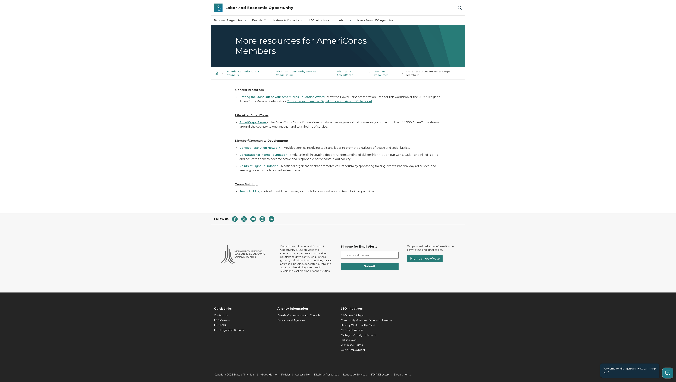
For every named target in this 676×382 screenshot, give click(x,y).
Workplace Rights (352, 345)
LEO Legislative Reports (229, 330)
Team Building (249, 191)
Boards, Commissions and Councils (298, 315)
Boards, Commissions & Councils (275, 20)
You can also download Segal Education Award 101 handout (329, 101)
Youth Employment (353, 350)
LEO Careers (222, 320)
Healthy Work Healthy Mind (358, 325)
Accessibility (302, 374)
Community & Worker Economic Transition (367, 320)
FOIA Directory (380, 374)
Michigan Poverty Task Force (359, 335)
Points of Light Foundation (258, 166)
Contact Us (221, 315)
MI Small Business (352, 330)
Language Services (355, 374)
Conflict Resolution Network (259, 147)
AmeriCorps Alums (253, 122)
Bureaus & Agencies (228, 20)
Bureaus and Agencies (291, 320)
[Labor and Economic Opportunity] (216, 73)
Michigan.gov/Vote (425, 258)
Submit (369, 266)
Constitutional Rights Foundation (263, 154)
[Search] (460, 8)
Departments (402, 374)
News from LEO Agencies (375, 20)
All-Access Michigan (353, 315)
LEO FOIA (220, 325)
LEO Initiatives (319, 20)
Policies (285, 374)
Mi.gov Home (268, 374)
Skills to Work (349, 340)
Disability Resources (326, 374)
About (343, 20)
